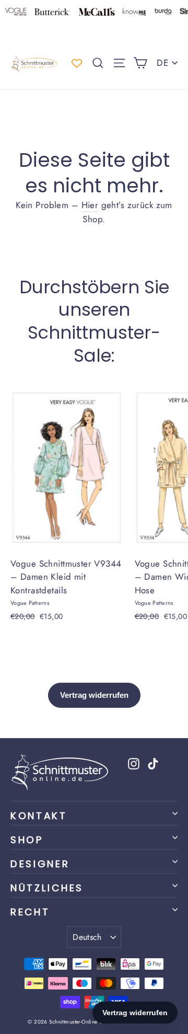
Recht (30, 911)
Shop (26, 839)
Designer (40, 863)
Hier (90, 205)
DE (162, 62)
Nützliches (47, 887)
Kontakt (38, 815)
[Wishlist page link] (77, 63)
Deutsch (87, 937)
